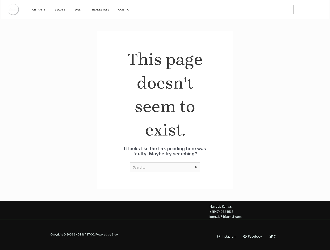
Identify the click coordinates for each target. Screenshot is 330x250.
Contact (124, 9)
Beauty (60, 9)
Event (78, 9)
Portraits (38, 9)
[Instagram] (276, 10)
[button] (308, 9)
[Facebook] (285, 10)
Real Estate (100, 9)
